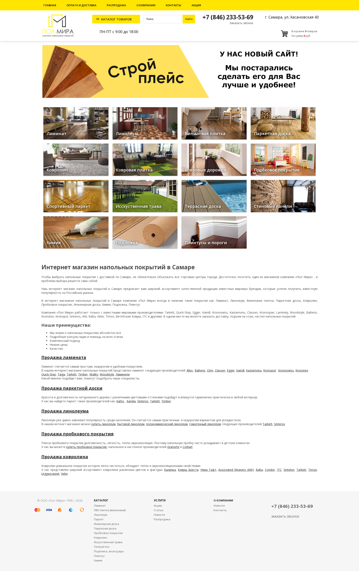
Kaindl (240, 370)
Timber (83, 374)
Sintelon (289, 470)
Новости (159, 515)
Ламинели (123, 374)
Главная (49, 5)
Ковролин (100, 537)
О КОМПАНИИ (223, 500)
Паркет (99, 519)
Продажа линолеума (65, 411)
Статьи (158, 510)
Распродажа (116, 5)
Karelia (131, 401)
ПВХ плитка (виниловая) (110, 510)
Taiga (61, 374)
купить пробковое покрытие (86, 447)
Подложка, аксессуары (109, 551)
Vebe (64, 474)
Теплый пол (101, 547)
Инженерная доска (106, 524)
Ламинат (100, 505)
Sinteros (142, 401)
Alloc (190, 370)
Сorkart (188, 447)
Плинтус (99, 556)
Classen (220, 370)
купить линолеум (103, 424)
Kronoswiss (286, 370)
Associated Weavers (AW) (236, 470)
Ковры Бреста (188, 470)
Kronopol (269, 370)
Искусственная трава (108, 542)
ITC (279, 470)
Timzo (312, 470)
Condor (270, 470)
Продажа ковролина (64, 456)
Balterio (200, 370)
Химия (98, 560)
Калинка (170, 470)
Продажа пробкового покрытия (77, 434)
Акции (158, 505)
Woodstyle (107, 374)
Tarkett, (268, 424)
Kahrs (120, 401)
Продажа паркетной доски (71, 388)
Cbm (210, 370)
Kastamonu (254, 370)
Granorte (173, 447)
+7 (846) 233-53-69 (228, 17)
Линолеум (100, 515)
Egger (231, 370)
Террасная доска (105, 528)
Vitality (93, 374)
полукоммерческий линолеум (167, 424)
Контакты (173, 5)
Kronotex (301, 370)
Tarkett (71, 374)
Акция (196, 5)
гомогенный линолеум (205, 424)
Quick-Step (48, 374)
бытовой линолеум (130, 424)
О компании (145, 5)
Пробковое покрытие (108, 533)
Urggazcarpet (50, 474)
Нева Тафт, (208, 470)
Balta (259, 470)
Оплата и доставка (81, 5)
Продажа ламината (63, 357)
